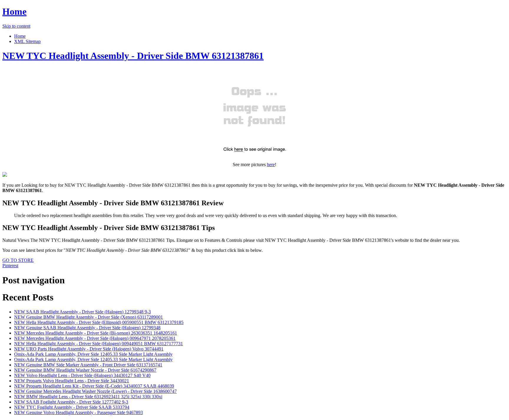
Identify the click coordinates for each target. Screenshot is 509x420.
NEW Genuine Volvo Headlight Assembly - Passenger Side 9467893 (78, 412)
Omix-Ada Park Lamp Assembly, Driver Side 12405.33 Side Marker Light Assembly (93, 354)
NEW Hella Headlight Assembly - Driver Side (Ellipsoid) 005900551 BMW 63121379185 (99, 322)
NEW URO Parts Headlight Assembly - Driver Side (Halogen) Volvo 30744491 (88, 348)
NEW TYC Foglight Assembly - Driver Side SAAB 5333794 (71, 407)
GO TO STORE (18, 260)
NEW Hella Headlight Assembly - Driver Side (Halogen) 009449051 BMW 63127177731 (98, 343)
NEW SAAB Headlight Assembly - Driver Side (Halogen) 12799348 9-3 (82, 311)
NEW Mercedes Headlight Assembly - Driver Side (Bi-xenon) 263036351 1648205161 (95, 332)
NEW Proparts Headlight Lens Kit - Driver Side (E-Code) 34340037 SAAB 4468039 (94, 385)
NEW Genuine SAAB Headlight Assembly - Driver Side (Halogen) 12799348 (87, 327)
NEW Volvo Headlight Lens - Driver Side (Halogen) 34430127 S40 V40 (82, 375)
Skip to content (16, 26)
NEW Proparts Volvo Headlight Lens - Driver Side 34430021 (71, 380)
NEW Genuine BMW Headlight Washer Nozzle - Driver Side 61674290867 (85, 370)
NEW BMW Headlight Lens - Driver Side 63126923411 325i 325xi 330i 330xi (88, 396)
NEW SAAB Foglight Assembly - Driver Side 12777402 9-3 (71, 401)
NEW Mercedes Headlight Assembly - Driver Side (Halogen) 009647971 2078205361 (95, 338)
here (271, 164)
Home (14, 11)
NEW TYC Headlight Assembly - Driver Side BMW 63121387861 (133, 55)
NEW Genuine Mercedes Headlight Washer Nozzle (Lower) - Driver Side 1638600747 (95, 391)
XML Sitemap (27, 41)
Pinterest (10, 265)
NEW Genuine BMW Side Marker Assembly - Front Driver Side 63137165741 (88, 364)
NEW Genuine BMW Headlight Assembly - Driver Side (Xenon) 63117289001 (88, 317)
